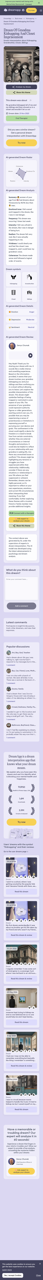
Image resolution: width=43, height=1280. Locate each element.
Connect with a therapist (24, 513)
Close (38, 1275)
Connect (28, 4)
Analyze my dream (23, 87)
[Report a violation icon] (30, 100)
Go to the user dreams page (15, 851)
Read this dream (21, 891)
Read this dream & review (21, 935)
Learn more (7, 1270)
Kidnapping (30, 18)
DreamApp (7, 18)
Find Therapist (21, 118)
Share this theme (23, 92)
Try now (31, 10)
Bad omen (18, 18)
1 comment (10, 665)
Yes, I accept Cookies (12, 1275)
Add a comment (21, 606)
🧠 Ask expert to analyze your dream (21, 520)
